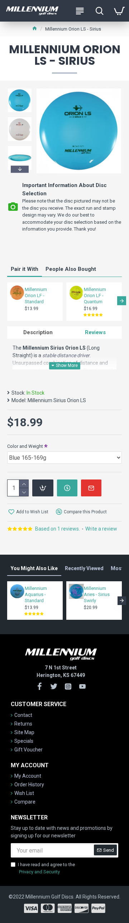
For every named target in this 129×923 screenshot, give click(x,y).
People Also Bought (71, 269)
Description (38, 332)
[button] (20, 89)
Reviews (95, 332)
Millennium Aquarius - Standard (36, 594)
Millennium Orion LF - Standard (36, 295)
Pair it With (24, 269)
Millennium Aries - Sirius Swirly (97, 594)
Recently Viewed (84, 568)
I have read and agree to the (46, 868)
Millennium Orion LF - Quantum (95, 295)
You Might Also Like (34, 568)
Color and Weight (25, 446)
